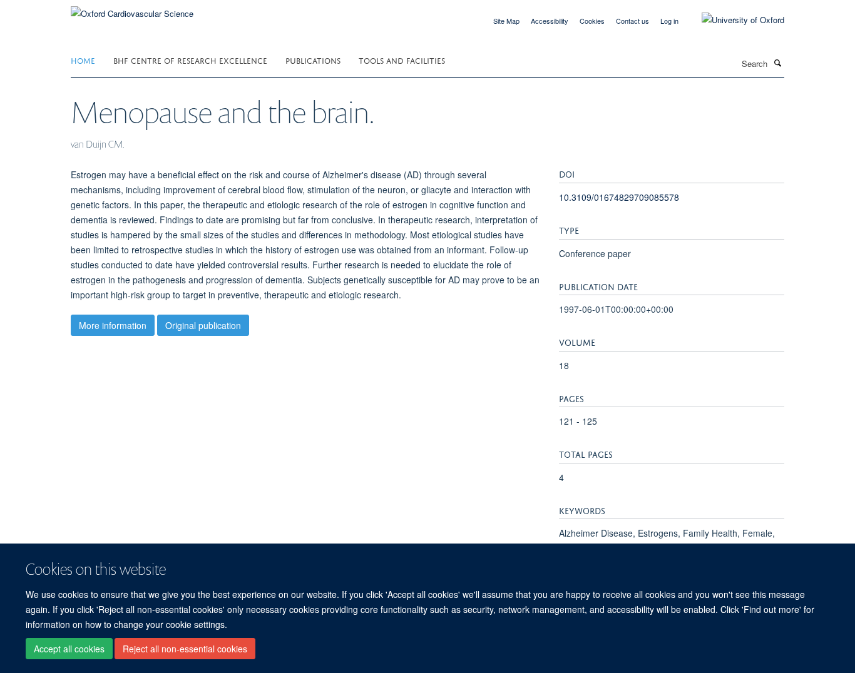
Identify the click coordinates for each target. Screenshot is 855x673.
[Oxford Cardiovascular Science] (132, 9)
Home (83, 60)
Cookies (592, 21)
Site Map (506, 21)
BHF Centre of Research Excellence (190, 60)
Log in (669, 21)
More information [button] (112, 325)
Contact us (632, 21)
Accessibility (549, 21)
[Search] (777, 62)
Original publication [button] (203, 325)
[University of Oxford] (733, 20)
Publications (312, 60)
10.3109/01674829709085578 (619, 197)
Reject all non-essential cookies (185, 648)
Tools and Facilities (402, 60)
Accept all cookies (69, 648)
